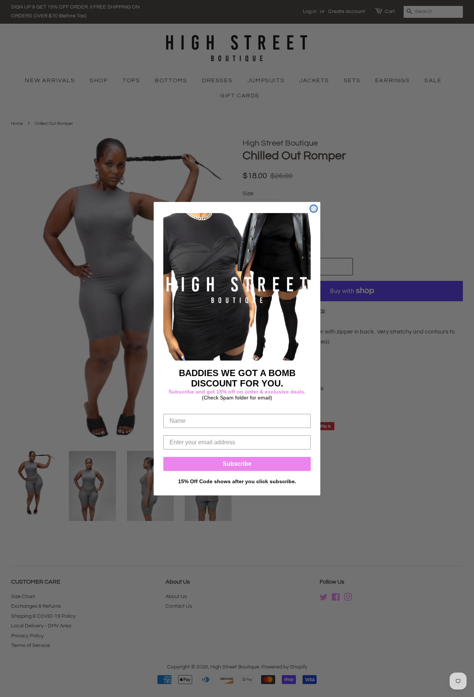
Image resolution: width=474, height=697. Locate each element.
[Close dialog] (313, 208)
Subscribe (237, 464)
